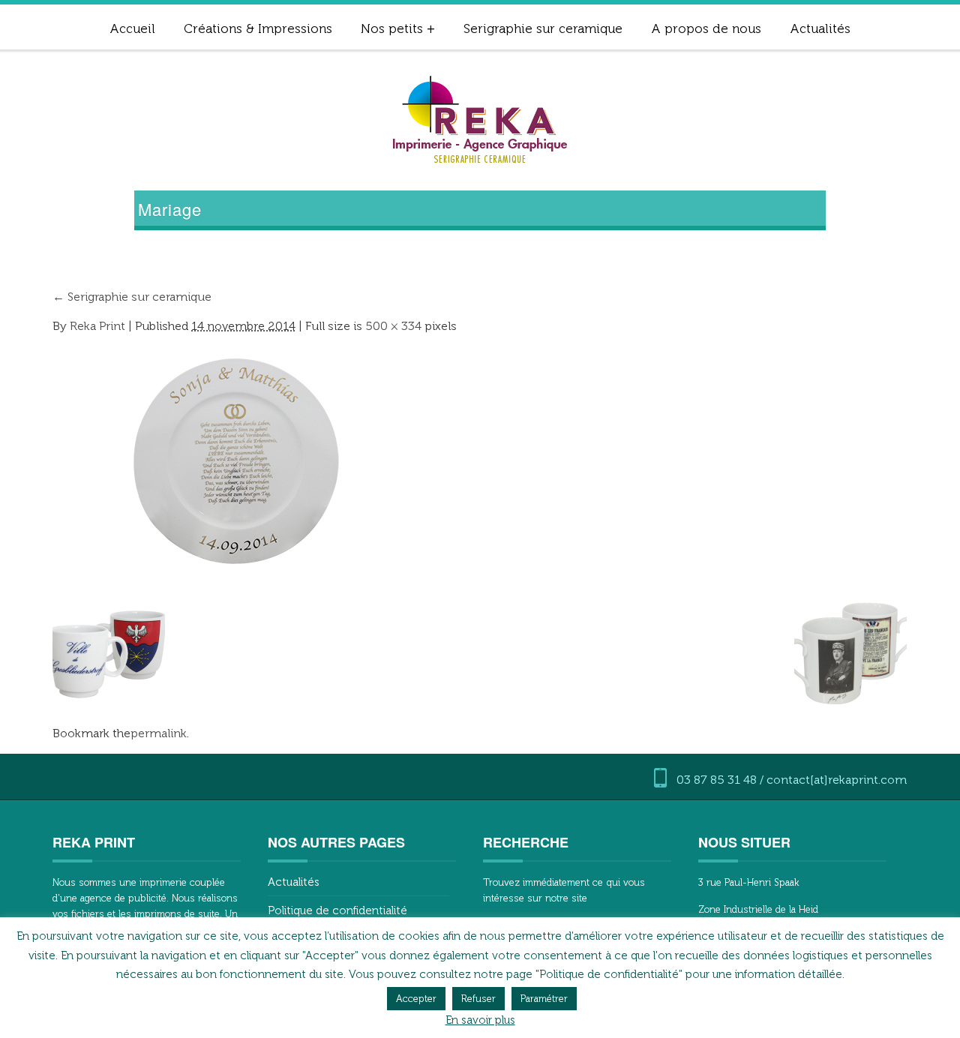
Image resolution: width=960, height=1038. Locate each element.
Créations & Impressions (258, 28)
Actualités (820, 28)
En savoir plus (480, 1020)
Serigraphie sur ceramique (543, 28)
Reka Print (97, 326)
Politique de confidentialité (337, 910)
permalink (158, 733)
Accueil (132, 28)
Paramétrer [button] (544, 998)
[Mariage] (240, 459)
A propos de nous (706, 28)
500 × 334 (393, 326)
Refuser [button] (478, 998)
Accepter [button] (416, 998)
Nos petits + (398, 28)
